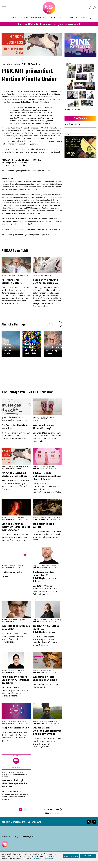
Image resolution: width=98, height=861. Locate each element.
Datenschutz (34, 821)
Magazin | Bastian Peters (41, 566)
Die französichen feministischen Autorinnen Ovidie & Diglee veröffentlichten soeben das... (16, 432)
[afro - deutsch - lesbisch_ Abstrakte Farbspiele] (31, 356)
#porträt (16, 275)
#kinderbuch (6, 419)
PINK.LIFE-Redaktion (31, 64)
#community (53, 417)
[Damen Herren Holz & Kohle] (11, 356)
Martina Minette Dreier (13, 96)
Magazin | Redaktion (39, 417)
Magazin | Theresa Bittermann (11, 417)
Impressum (49, 858)
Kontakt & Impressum (13, 821)
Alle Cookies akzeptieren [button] (88, 856)
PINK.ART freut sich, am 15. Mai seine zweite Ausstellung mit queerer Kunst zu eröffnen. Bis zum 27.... (15, 480)
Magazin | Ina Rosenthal (9, 620)
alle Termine (71, 124)
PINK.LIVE (62, 17)
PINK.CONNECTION (19, 17)
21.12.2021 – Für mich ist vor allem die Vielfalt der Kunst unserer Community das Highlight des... (16, 633)
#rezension (22, 419)
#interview (21, 517)
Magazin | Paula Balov (9, 517)
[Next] (59, 324)
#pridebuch (14, 419)
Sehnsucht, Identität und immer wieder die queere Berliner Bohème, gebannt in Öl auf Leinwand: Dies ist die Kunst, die (16, 291)
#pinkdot (36, 419)
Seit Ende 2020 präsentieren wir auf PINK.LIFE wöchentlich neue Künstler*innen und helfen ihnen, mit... (47, 433)
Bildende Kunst (6, 275)
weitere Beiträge (51, 809)
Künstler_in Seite (52, 813)
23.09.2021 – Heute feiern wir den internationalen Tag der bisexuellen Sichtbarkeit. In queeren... (15, 734)
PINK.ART (74, 17)
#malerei (16, 64)
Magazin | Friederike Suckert (42, 517)
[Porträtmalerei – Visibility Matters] (53, 356)
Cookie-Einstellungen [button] (71, 856)
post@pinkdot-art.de (41, 170)
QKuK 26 (51, 17)
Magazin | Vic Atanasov (72, 110)
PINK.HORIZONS (38, 17)
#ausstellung (7, 64)
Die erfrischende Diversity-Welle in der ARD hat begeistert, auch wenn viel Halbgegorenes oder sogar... (47, 531)
